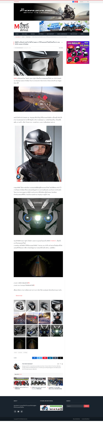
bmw (15, 352)
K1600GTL (53, 241)
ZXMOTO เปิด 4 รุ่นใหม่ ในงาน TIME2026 (21, 388)
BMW (15, 78)
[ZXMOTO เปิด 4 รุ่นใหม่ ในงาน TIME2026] (21, 382)
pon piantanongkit (19, 47)
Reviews (33, 34)
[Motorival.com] (22, 27)
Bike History (73, 34)
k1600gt (25, 352)
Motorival (19, 295)
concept (20, 352)
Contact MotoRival (85, 419)
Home (16, 34)
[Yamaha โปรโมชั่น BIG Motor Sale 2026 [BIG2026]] (55, 382)
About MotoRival (76, 419)
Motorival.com (24, 419)
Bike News (24, 34)
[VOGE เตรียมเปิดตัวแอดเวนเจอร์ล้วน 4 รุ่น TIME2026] (38, 382)
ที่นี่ (28, 283)
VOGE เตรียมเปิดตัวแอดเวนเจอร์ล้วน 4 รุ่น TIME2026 (32, 1)
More (82, 34)
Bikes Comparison (62, 34)
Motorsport (50, 34)
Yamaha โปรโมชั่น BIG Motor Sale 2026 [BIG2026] (55, 388)
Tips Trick (40, 34)
